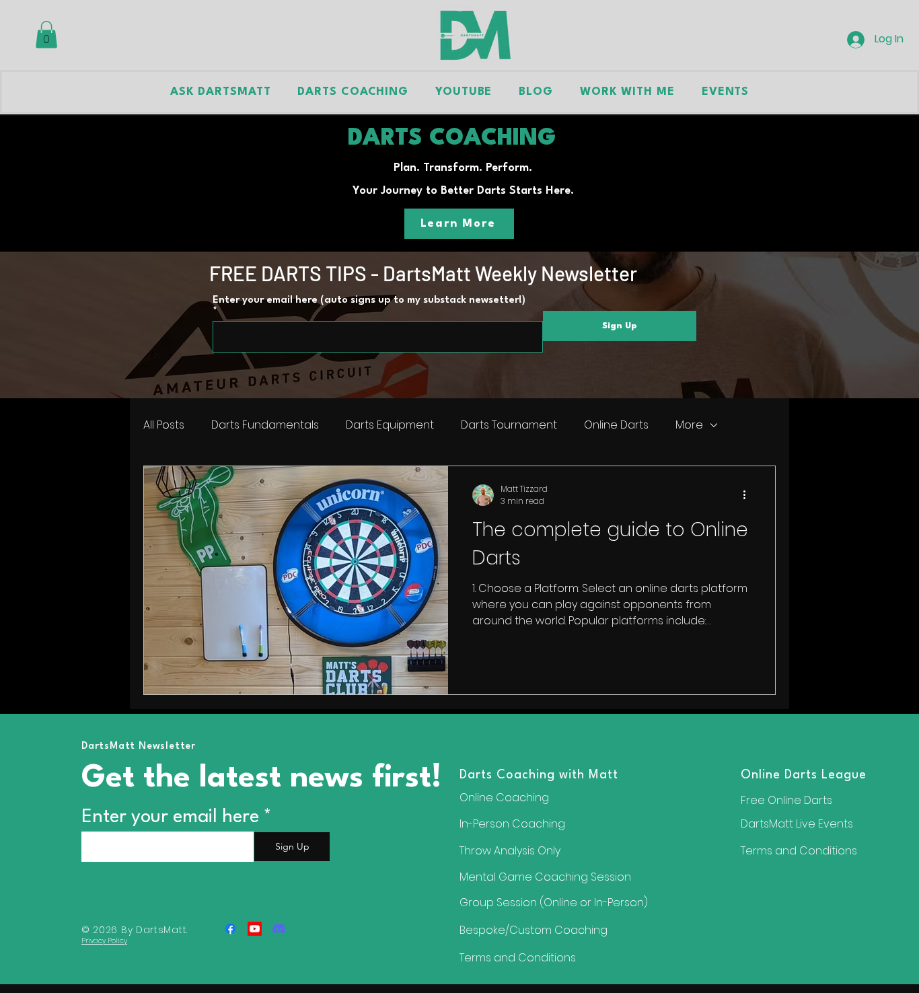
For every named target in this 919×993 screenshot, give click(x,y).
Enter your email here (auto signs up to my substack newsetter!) (369, 300)
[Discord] (279, 929)
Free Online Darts (786, 800)
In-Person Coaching (512, 824)
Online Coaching (504, 797)
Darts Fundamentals (265, 425)
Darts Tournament (509, 425)
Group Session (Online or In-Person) (553, 902)
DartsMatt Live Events (797, 824)
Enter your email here (170, 817)
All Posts (163, 425)
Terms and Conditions (799, 850)
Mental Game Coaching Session (545, 877)
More (689, 425)
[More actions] (749, 495)
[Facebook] (230, 929)
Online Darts (616, 425)
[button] (46, 34)
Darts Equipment (390, 425)
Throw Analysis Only (509, 850)
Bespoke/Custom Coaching (533, 930)
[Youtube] (255, 929)
